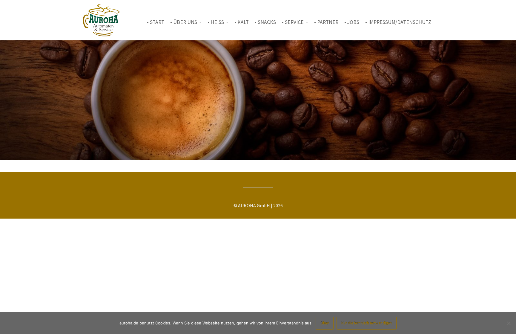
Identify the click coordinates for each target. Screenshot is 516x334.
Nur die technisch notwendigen (366, 323)
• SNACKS (265, 22)
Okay (324, 323)
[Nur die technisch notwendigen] (509, 323)
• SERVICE (293, 22)
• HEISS (216, 22)
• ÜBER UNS (183, 22)
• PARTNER (326, 22)
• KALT (241, 22)
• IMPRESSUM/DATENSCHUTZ (398, 22)
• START (155, 22)
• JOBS (351, 22)
